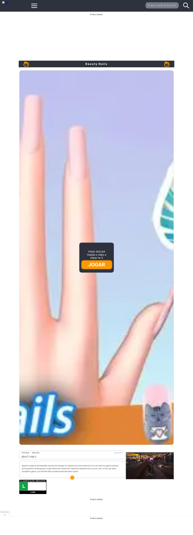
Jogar (96, 264)
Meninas (36, 453)
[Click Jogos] (7, 4)
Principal (25, 453)
